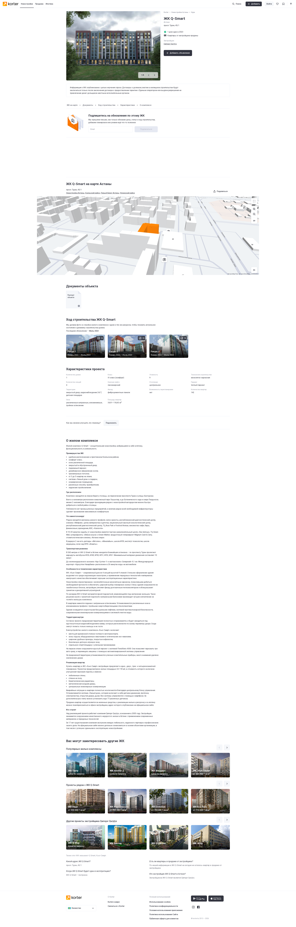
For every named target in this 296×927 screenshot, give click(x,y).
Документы (88, 105)
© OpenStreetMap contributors (248, 274)
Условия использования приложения (165, 910)
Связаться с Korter (116, 906)
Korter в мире (114, 902)
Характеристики (127, 105)
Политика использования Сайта (163, 914)
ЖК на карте (72, 105)
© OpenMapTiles (233, 274)
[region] (148, 235)
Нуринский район (127, 193)
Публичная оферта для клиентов (163, 919)
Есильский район (92, 193)
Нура (193, 12)
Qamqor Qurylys (170, 44)
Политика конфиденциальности (163, 906)
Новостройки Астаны (179, 12)
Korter (166, 12)
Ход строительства (106, 105)
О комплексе (145, 105)
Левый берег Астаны (110, 193)
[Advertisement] (148, 157)
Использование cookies (160, 902)
